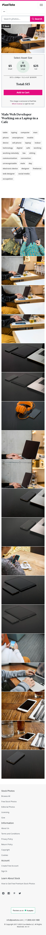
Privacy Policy (7, 839)
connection (26, 158)
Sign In (4, 871)
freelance (37, 168)
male (22, 163)
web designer (9, 173)
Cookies (4, 855)
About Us (5, 828)
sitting (32, 153)
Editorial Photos (8, 807)
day (30, 163)
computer (25, 132)
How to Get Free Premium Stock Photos (18, 883)
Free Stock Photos (9, 801)
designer (25, 168)
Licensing (5, 812)
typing (14, 132)
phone (5, 137)
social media (24, 173)
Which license (17, 104)
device (5, 143)
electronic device (10, 168)
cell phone (16, 143)
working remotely (11, 153)
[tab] (4, 11)
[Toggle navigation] (41, 5)
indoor (38, 143)
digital (19, 148)
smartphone (17, 137)
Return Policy (7, 844)
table (5, 132)
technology (8, 148)
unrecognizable (10, 163)
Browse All (5, 796)
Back (7, 26)
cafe (28, 148)
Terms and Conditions (10, 833)
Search (38, 18)
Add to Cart (23, 92)
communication (10, 158)
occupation (8, 179)
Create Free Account (9, 866)
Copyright (5, 850)
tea (24, 153)
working (37, 148)
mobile (30, 137)
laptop (28, 143)
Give (3, 817)
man (35, 132)
